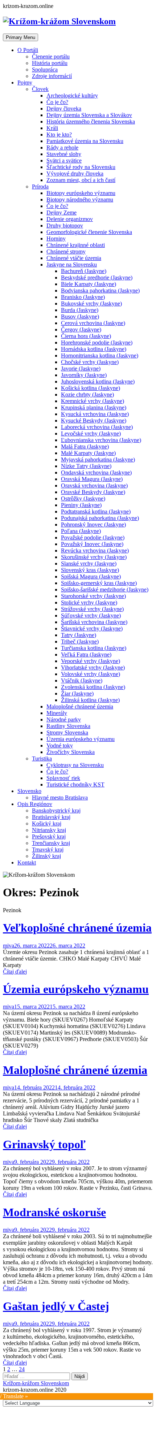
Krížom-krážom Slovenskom (36, 1383)
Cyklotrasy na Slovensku (75, 765)
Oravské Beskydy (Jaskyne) (93, 492)
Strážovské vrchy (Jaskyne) (92, 609)
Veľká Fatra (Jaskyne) (86, 654)
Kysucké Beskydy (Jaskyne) (93, 420)
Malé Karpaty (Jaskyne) (88, 453)
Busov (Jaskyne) (80, 316)
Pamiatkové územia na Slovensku (84, 141)
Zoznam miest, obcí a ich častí (80, 180)
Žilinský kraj (46, 856)
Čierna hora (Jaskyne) (86, 336)
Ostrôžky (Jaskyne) (83, 498)
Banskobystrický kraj (56, 810)
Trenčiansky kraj (51, 843)
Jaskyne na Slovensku (71, 264)
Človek (40, 89)
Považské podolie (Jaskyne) (92, 537)
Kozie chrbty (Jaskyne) (87, 394)
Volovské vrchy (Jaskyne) (90, 674)
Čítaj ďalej (15, 971)
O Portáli (27, 50)
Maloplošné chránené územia (79, 706)
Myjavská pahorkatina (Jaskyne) (98, 459)
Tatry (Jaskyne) (78, 635)
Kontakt (26, 862)
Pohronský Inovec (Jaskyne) (93, 524)
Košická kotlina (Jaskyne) (90, 388)
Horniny (56, 238)
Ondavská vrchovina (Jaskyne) (96, 472)
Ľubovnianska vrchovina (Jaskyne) (101, 440)
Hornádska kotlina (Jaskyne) (93, 349)
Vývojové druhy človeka (74, 173)
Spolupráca (45, 69)
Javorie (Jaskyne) (80, 368)
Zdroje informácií (52, 76)
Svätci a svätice (64, 160)
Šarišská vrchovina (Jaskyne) (94, 622)
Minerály (56, 713)
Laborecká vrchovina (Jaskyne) (97, 427)
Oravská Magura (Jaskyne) (92, 479)
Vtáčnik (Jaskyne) (81, 680)
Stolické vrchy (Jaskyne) (89, 602)
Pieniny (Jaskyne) (81, 505)
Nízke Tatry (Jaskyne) (86, 466)
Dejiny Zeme (61, 212)
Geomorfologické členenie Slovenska (89, 232)
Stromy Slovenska (67, 732)
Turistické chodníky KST (75, 784)
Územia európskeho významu (80, 739)
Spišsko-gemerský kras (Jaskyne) (99, 583)
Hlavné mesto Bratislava (60, 797)
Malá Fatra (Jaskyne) (85, 446)
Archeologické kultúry (72, 95)
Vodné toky (59, 745)
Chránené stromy (66, 251)
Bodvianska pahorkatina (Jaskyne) (100, 290)
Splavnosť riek (63, 778)
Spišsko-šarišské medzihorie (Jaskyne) (104, 589)
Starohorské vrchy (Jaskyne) (93, 596)
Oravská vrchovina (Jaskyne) (94, 485)
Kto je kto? (59, 134)
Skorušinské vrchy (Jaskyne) (94, 557)
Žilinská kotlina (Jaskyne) (90, 700)
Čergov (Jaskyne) (81, 329)
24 (22, 1369)
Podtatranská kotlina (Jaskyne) (96, 511)
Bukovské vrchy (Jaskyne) (91, 303)
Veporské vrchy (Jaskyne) (90, 661)
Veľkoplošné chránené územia (77, 927)
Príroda (40, 186)
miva (8, 945)
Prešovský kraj (49, 836)
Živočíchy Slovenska (70, 752)
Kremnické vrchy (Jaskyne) (92, 401)
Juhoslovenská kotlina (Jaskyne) (98, 381)
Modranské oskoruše (54, 1212)
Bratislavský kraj (51, 817)
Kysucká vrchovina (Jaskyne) (95, 414)
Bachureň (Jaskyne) (83, 271)
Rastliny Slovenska (68, 726)
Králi (52, 128)
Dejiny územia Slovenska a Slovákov (89, 115)
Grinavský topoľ (44, 1144)
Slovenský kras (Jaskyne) (90, 570)
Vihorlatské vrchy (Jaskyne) (93, 667)
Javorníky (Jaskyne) (84, 375)
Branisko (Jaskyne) (83, 297)
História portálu (49, 63)
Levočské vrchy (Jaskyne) (91, 433)
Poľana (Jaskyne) (81, 531)
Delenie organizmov (69, 219)
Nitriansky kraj (49, 830)
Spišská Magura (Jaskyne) (91, 576)
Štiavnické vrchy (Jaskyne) (92, 628)
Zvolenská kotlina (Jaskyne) (93, 687)
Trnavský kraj (47, 849)
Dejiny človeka (63, 108)
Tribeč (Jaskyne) (80, 641)
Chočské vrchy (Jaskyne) (90, 362)
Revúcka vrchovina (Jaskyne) (95, 550)
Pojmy (24, 82)
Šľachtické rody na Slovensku (80, 167)
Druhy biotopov (64, 225)
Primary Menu (20, 37)
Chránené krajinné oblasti (75, 245)
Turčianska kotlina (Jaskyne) (93, 648)
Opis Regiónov (34, 804)
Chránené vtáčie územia (73, 258)
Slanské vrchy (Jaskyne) (88, 563)
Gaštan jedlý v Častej (56, 1306)
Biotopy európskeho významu (80, 193)
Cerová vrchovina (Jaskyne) (93, 323)
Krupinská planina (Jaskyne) (93, 407)
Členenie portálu (51, 56)
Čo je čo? (57, 102)
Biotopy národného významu (79, 199)
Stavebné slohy (63, 154)
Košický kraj (46, 823)
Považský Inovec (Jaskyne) (92, 544)
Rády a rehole (62, 147)
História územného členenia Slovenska (90, 121)
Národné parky (63, 719)
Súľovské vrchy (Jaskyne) (91, 615)
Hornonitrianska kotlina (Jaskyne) (99, 355)
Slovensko (29, 791)
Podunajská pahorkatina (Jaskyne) (100, 518)
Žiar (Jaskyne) (77, 693)
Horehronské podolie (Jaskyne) (96, 342)
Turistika (42, 758)
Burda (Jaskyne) (79, 310)
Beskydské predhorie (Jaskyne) (96, 277)
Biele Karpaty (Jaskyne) (88, 284)
